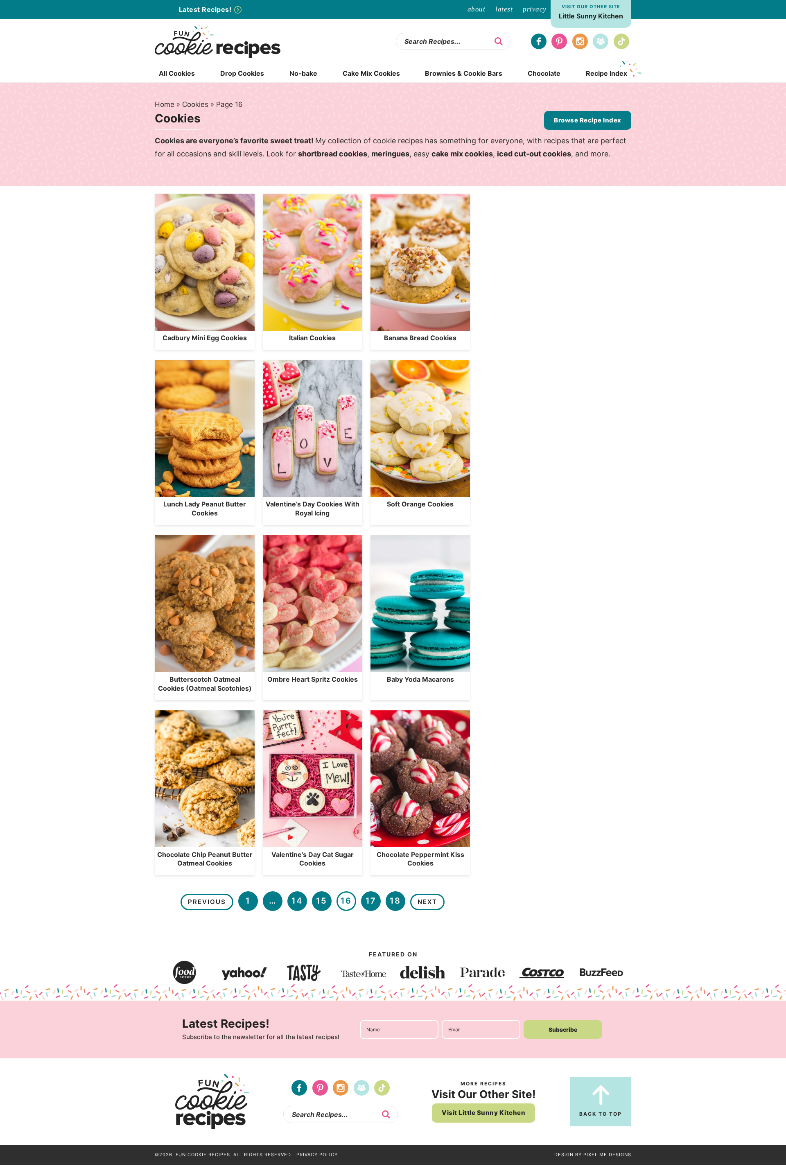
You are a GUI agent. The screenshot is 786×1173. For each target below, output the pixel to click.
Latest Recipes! (206, 9)
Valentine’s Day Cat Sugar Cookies (312, 859)
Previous (207, 902)
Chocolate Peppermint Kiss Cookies (420, 859)
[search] (498, 41)
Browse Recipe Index (587, 120)
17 (371, 901)
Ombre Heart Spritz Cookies (312, 679)
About (477, 9)
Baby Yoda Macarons (420, 679)
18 (395, 901)
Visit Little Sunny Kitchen (483, 1112)
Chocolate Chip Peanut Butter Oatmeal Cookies (205, 859)
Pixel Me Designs (607, 1154)
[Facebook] (539, 41)
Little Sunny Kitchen (591, 16)
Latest (504, 9)
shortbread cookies (332, 153)
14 (297, 901)
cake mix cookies (462, 153)
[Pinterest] (559, 41)
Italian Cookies (312, 338)
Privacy (535, 9)
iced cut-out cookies (534, 153)
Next (427, 902)
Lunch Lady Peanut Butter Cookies (204, 508)
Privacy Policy (317, 1154)
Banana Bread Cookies (420, 338)
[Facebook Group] (600, 41)
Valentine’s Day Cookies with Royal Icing (312, 508)
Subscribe (563, 1029)
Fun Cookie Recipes (226, 41)
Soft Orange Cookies (420, 504)
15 (321, 901)
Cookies (195, 104)
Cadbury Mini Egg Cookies (205, 338)
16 (346, 901)
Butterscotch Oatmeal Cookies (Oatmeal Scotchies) (205, 683)
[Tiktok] (621, 41)
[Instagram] (580, 41)
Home (164, 104)
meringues (390, 153)
